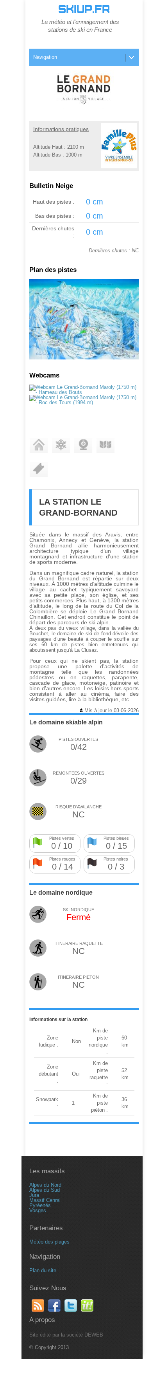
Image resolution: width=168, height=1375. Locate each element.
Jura (34, 1195)
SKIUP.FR (84, 9)
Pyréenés (40, 1205)
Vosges (37, 1210)
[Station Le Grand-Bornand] (38, 445)
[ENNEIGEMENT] (61, 445)
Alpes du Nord (45, 1185)
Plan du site (42, 1270)
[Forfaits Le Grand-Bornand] (38, 469)
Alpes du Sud (44, 1190)
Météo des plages (49, 1242)
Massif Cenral (45, 1200)
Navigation (45, 57)
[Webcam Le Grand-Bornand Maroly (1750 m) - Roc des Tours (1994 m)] (84, 402)
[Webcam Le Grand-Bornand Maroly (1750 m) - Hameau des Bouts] (84, 392)
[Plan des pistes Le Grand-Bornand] (84, 358)
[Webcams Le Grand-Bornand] (83, 445)
